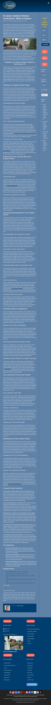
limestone (18, 595)
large (15, 595)
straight (15, 598)
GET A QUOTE (44, 52)
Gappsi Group (20, 605)
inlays (9, 595)
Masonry (5, 590)
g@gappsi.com (7, 628)
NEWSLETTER (7, 621)
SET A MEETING (45, 58)
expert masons (8, 369)
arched (5, 592)
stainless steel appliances (12, 185)
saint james (32, 597)
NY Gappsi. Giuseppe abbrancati (9, 597)
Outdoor (16, 597)
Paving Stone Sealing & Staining (33, 629)
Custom (34, 592)
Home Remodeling (30, 638)
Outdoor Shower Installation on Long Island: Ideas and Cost (45, 145)
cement (15, 592)
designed (4, 594)
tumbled (19, 598)
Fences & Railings (30, 633)
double (19, 594)
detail (12, 594)
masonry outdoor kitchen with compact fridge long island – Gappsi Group (20, 582)
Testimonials (29, 670)
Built (11, 592)
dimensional (15, 594)
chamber (19, 592)
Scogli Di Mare (5, 598)
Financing (29, 677)
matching (27, 595)
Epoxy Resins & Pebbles (32, 631)
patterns (23, 597)
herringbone (5, 595)
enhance (22, 594)
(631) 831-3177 (7, 631)
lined (21, 595)
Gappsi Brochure (32, 684)
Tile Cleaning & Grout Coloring (9, 665)
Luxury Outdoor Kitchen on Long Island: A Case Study (16, 573)
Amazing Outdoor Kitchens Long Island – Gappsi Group (17, 571)
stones (13, 598)
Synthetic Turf (6, 677)
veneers (22, 598)
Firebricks (28, 594)
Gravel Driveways (30, 636)
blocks (8, 592)
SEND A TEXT (44, 64)
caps (13, 592)
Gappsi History (30, 663)
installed (11, 595)
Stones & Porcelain (11, 590)
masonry (23, 595)
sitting (10, 598)
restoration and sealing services (14, 484)
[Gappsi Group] (9, 4)
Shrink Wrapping (7, 672)
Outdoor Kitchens (7, 663)
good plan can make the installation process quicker (24, 133)
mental (31, 595)
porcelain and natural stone (17, 288)
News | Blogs (29, 672)
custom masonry (6, 150)
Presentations (29, 667)
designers (8, 594)
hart (34, 594)
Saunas (5, 667)
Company (23, 592)
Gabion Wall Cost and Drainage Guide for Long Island (45, 135)
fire (25, 594)
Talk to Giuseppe (30, 679)
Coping (31, 592)
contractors (27, 592)
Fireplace (31, 594)
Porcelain (29, 643)
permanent (27, 597)
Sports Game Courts (8, 670)
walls (25, 598)
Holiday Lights (6, 679)
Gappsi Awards (30, 665)
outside (20, 597)
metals (34, 595)
